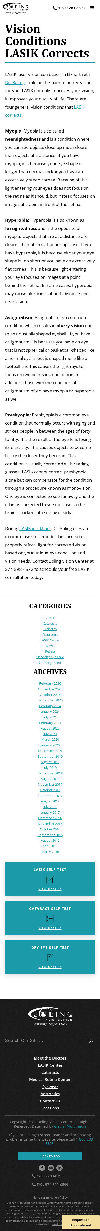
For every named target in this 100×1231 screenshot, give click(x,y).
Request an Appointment (80, 1222)
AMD (50, 617)
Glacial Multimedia (70, 1126)
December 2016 (50, 818)
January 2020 (50, 745)
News (50, 645)
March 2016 (50, 851)
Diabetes (50, 629)
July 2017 (50, 806)
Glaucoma (50, 634)
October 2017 (50, 790)
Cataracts (50, 623)
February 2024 (50, 706)
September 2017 (50, 795)
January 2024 (50, 711)
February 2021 (50, 722)
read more (58, 1224)
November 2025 (50, 689)
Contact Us (50, 1100)
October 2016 (50, 829)
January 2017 (50, 812)
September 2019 (50, 756)
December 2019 (50, 750)
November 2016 (50, 823)
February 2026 (50, 683)
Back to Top (50, 1156)
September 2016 (50, 834)
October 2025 (50, 694)
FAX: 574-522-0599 (52, 1184)
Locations (50, 1108)
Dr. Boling (15, 82)
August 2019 (50, 762)
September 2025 (50, 700)
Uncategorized (50, 662)
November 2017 (50, 784)
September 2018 (50, 773)
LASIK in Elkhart (34, 528)
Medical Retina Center (50, 1079)
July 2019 (50, 767)
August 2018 (50, 778)
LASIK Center (50, 640)
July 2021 (50, 717)
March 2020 (50, 739)
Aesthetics (50, 1093)
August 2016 (50, 840)
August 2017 (50, 801)
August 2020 (50, 728)
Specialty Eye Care (50, 657)
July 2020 (50, 734)
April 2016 (50, 846)
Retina (50, 651)
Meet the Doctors (50, 1058)
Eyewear (50, 1086)
